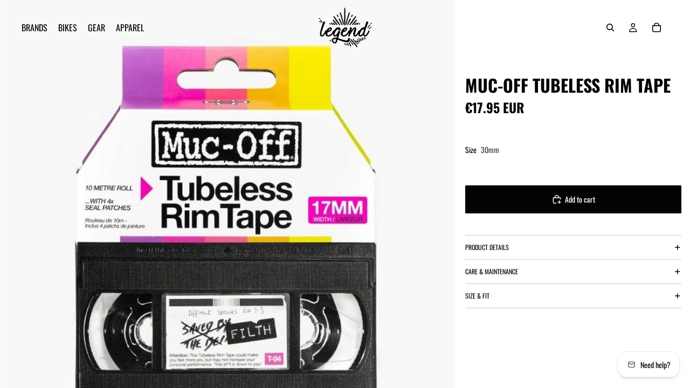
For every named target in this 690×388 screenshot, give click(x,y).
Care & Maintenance (491, 271)
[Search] (610, 27)
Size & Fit (477, 295)
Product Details (487, 247)
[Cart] (656, 27)
